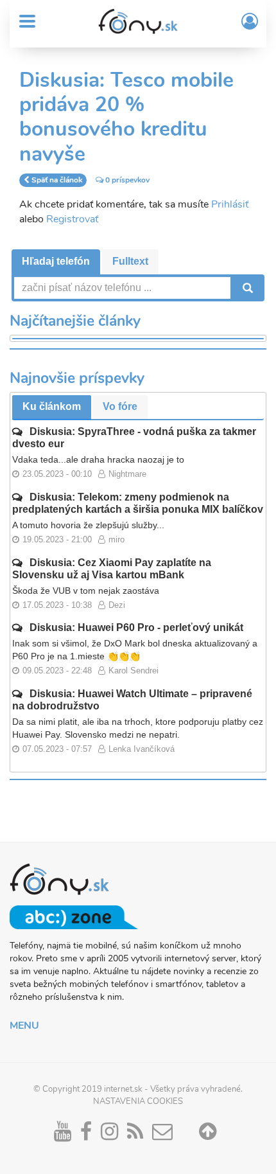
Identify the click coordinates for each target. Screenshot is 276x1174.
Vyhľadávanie (246, 287)
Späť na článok (56, 180)
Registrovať (72, 219)
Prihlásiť (229, 204)
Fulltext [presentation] (130, 261)
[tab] (56, 261)
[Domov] (138, 21)
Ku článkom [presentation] (51, 406)
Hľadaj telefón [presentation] (56, 261)
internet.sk (123, 1089)
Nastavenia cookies (138, 1101)
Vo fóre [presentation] (120, 406)
